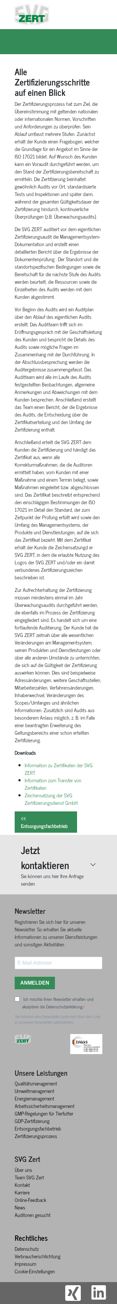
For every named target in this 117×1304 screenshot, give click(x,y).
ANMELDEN (34, 983)
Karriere (22, 1192)
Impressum (25, 1264)
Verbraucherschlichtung (38, 1256)
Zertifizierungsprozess (36, 1136)
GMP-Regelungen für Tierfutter (44, 1113)
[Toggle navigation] (104, 14)
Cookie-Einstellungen (35, 1271)
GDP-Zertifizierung (32, 1121)
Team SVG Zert (29, 1177)
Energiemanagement (34, 1098)
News (20, 1207)
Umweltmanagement (34, 1091)
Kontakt (22, 1185)
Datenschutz (27, 1248)
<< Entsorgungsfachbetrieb (44, 822)
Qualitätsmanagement (36, 1083)
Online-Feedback (30, 1200)
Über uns (23, 1170)
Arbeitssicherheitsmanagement (45, 1106)
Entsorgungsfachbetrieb (38, 1128)
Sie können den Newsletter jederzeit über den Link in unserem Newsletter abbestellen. (57, 1020)
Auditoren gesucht (33, 1215)
